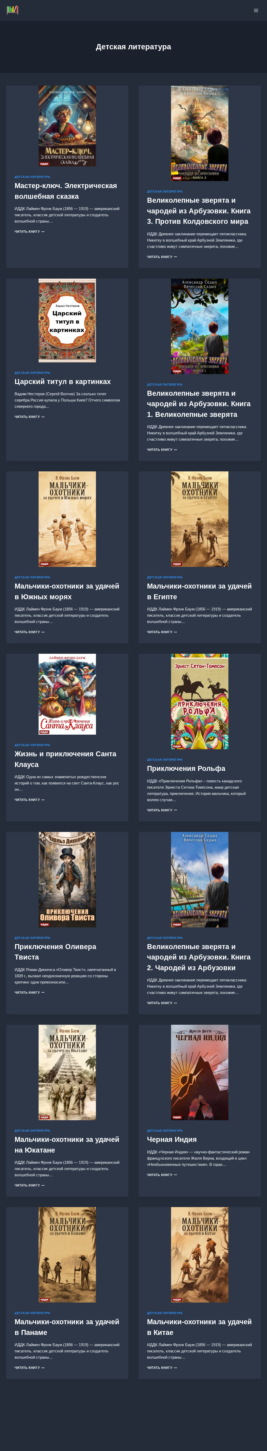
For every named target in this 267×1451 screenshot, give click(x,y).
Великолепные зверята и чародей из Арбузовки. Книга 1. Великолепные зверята (199, 403)
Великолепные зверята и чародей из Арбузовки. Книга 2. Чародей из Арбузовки (199, 957)
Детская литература (32, 176)
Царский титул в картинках (63, 382)
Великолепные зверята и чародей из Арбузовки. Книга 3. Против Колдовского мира (199, 210)
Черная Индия (172, 1139)
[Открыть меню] (256, 10)
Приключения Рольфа (186, 768)
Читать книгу (29, 231)
